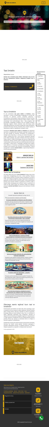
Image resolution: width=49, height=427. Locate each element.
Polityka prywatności (10, 402)
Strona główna (8, 391)
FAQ (25, 391)
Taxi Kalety (41, 105)
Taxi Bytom (40, 91)
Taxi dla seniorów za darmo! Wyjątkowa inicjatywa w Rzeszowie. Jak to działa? (19, 217)
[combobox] (24, 22)
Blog (15, 391)
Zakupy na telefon (18, 392)
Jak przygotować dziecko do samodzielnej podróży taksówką (19, 254)
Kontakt (27, 392)
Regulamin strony (9, 396)
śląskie (12, 74)
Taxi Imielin (40, 88)
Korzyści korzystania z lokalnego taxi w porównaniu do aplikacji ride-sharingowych (19, 291)
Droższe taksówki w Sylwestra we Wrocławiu (19, 200)
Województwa (8, 392)
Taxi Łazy (40, 86)
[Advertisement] (24, 41)
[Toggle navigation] (43, 2)
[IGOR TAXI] (8, 167)
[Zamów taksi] (31, 87)
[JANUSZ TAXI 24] (8, 156)
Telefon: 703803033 (11, 86)
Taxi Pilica (40, 76)
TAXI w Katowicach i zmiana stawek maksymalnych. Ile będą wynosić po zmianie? (19, 236)
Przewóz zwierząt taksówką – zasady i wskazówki (19, 273)
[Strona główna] (10, 2)
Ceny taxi (20, 391)
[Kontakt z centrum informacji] (41, 418)
